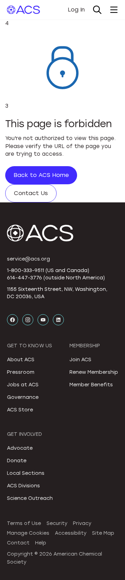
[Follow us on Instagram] (27, 319)
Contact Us (31, 193)
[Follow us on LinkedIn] (58, 319)
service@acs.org (28, 259)
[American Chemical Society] (23, 10)
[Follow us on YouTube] (43, 319)
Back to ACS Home (41, 175)
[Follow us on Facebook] (12, 319)
